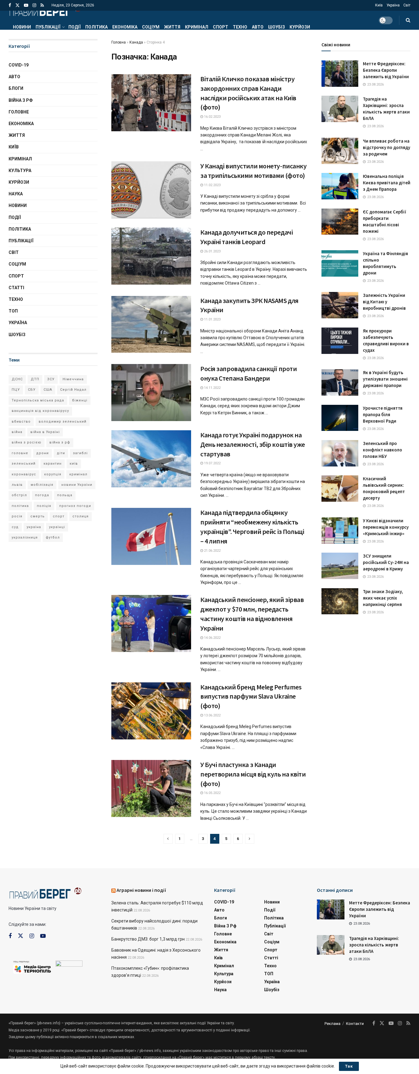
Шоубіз (276, 27)
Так (349, 1066)
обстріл (19, 495)
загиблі (80, 453)
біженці (79, 400)
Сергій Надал (73, 390)
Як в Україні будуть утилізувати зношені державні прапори (385, 379)
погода (42, 495)
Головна (118, 42)
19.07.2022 (212, 463)
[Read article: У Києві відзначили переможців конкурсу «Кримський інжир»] (339, 530)
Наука (16, 193)
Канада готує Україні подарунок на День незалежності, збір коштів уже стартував (252, 444)
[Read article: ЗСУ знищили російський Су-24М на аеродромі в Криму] (339, 566)
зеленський (24, 464)
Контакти (355, 1023)
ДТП (35, 379)
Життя (172, 27)
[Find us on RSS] (42, 5)
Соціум (151, 27)
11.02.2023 (212, 185)
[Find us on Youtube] (26, 5)
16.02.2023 (212, 117)
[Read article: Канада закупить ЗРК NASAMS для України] (151, 324)
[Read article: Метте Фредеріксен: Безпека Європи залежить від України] (339, 73)
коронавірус (24, 474)
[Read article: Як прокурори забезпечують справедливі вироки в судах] (339, 341)
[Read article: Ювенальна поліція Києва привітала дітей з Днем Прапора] (339, 186)
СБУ (32, 390)
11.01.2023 (212, 319)
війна (17, 432)
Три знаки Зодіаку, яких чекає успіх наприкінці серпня (383, 598)
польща (64, 495)
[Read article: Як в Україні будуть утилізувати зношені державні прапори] (339, 382)
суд (15, 527)
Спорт (220, 27)
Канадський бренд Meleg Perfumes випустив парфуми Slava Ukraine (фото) (250, 696)
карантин (53, 464)
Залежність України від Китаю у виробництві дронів (384, 301)
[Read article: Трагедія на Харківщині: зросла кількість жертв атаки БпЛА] (339, 109)
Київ (379, 5)
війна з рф (59, 442)
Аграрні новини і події (141, 890)
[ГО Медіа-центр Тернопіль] (32, 966)
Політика (96, 27)
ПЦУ (16, 390)
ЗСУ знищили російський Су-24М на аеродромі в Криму (386, 562)
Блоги (16, 88)
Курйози (300, 27)
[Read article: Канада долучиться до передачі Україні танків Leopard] (151, 256)
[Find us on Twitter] (17, 5)
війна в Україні (45, 432)
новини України (76, 485)
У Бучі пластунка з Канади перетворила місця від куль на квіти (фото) (253, 774)
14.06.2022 (212, 638)
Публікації (48, 27)
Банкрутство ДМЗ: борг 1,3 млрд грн (148, 939)
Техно (240, 27)
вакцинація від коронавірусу (40, 411)
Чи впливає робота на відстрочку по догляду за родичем (386, 147)
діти (61, 453)
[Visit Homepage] (45, 10)
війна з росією (26, 442)
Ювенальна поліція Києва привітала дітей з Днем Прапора (386, 182)
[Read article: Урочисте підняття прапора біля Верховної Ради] (339, 418)
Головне (19, 111)
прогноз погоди (75, 506)
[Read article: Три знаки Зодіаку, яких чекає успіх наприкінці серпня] (339, 601)
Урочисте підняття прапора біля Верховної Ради (382, 414)
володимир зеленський (62, 422)
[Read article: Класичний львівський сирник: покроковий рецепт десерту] (339, 488)
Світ (406, 5)
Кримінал (196, 27)
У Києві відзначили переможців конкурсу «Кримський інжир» (386, 527)
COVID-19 (19, 65)
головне (20, 453)
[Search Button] (408, 20)
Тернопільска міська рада (38, 400)
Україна (393, 5)
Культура (20, 170)
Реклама (332, 1023)
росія (17, 516)
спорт (58, 516)
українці (57, 527)
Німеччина (73, 379)
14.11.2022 (212, 388)
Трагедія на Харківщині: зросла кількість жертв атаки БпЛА (374, 944)
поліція (44, 506)
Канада (136, 42)
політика (20, 506)
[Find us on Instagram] (34, 5)
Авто (257, 27)
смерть (37, 516)
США (48, 390)
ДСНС (17, 379)
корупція (52, 474)
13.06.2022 (212, 715)
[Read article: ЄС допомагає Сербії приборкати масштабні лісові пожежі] (339, 222)
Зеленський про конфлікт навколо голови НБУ (382, 449)
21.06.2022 (212, 551)
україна (34, 527)
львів (17, 485)
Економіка (124, 27)
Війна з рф (21, 100)
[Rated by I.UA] (69, 964)
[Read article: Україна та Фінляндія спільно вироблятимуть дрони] (339, 263)
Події (74, 27)
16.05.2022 (212, 793)
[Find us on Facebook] (10, 5)
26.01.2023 (212, 251)
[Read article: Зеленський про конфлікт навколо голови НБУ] (339, 453)
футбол (53, 537)
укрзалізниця (25, 537)
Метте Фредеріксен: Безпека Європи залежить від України (386, 70)
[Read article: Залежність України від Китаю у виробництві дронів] (339, 305)
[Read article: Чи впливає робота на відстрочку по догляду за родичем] (339, 151)
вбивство (21, 422)
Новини (22, 27)
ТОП (13, 311)
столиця (80, 516)
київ (74, 464)
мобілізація (42, 485)
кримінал (78, 474)
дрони (42, 453)
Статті (16, 287)
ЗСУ (51, 379)
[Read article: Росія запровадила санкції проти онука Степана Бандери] (151, 392)
